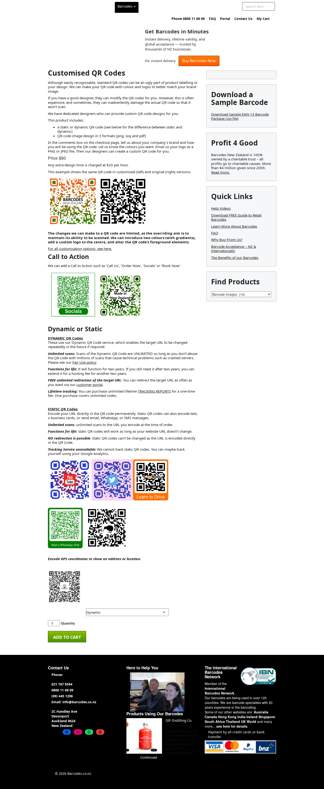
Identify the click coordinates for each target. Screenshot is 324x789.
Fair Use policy (84, 362)
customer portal (89, 384)
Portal (225, 18)
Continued (148, 757)
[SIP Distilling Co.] (144, 736)
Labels (147, 6)
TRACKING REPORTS (154, 391)
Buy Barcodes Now (199, 60)
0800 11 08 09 (62, 690)
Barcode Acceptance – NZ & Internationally (233, 248)
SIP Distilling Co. (179, 720)
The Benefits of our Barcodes (234, 257)
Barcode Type (56, 610)
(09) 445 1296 (62, 696)
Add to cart (67, 637)
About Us (190, 6)
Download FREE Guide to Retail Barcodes (236, 217)
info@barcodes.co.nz (79, 702)
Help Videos (221, 208)
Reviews (212, 6)
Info (228, 6)
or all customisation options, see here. (81, 248)
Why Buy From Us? (226, 239)
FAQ (212, 18)
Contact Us (243, 18)
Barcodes (125, 6)
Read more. (220, 172)
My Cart (263, 18)
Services (168, 6)
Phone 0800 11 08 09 (188, 18)
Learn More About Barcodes (234, 226)
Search (271, 6)
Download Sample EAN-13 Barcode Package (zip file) (240, 116)
